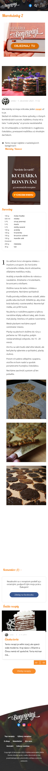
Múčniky (9, 148)
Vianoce (18, 148)
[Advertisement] (24, 540)
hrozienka (18, 233)
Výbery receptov (24, 736)
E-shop (7, 741)
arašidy (17, 230)
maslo (16, 224)
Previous (37, 662)
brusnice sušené (21, 235)
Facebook (30, 5)
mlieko (16, 218)
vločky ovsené (19, 227)
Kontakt (10, 746)
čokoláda (17, 244)
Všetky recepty (24, 671)
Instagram (24, 725)
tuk (15, 247)
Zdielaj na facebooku (24, 594)
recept (38, 109)
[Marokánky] (26, 399)
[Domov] (10, 5)
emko (13, 100)
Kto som (28, 741)
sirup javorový (19, 221)
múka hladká (19, 216)
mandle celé (19, 238)
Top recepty (10, 736)
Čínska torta (11, 639)
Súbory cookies (22, 746)
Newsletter (17, 741)
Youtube (29, 725)
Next (43, 662)
